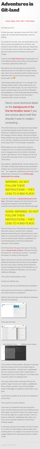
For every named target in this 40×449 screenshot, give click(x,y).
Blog (13, 21)
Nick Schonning (18, 58)
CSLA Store (30, 21)
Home (8, 21)
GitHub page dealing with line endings (17, 175)
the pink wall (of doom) (15, 250)
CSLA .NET (20, 21)
